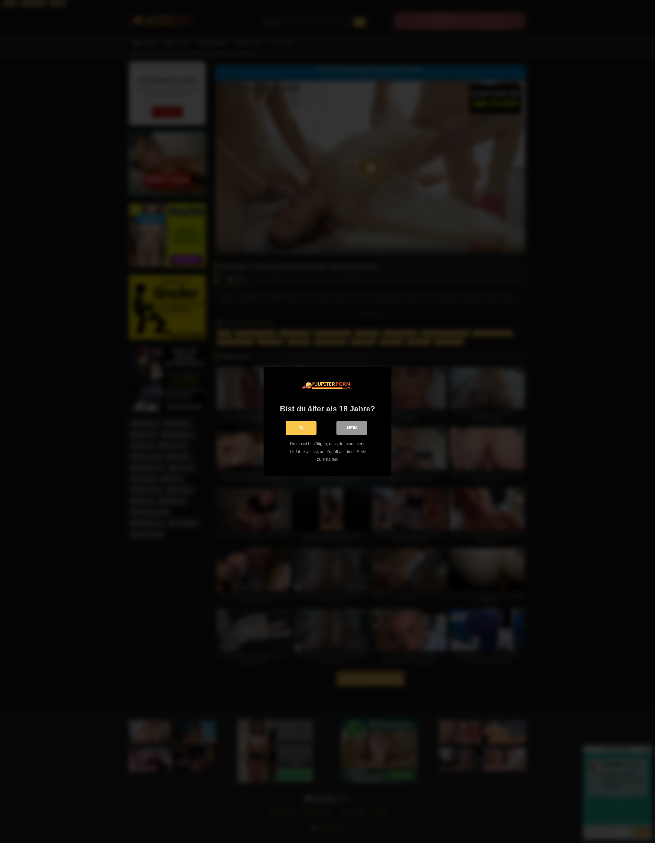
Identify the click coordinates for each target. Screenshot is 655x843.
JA (301, 428)
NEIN (352, 428)
